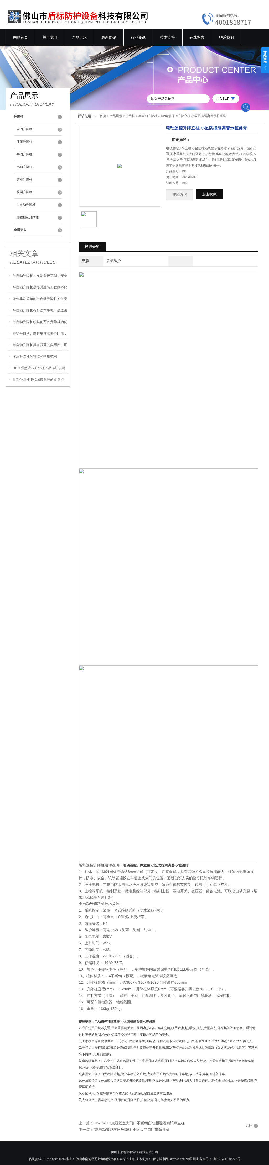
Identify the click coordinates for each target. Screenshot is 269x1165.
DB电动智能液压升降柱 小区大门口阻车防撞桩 (131, 1130)
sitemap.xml (177, 1159)
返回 (249, 1126)
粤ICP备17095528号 (226, 1159)
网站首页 (20, 37)
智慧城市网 (160, 1159)
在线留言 (197, 37)
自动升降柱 (24, 129)
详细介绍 (92, 247)
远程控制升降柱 (28, 217)
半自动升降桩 (26, 204)
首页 (103, 116)
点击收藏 (209, 194)
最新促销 (108, 37)
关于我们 (50, 37)
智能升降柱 (24, 179)
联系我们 (226, 37)
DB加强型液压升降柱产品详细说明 (39, 368)
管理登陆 (192, 1159)
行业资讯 (138, 37)
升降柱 (130, 116)
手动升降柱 (24, 154)
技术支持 (167, 37)
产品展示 (79, 37)
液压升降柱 (24, 142)
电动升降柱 (24, 167)
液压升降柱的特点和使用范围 (35, 356)
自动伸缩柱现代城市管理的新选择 (38, 380)
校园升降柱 (24, 192)
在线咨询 (179, 195)
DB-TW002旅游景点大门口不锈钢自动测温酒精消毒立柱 (139, 1123)
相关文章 (24, 253)
